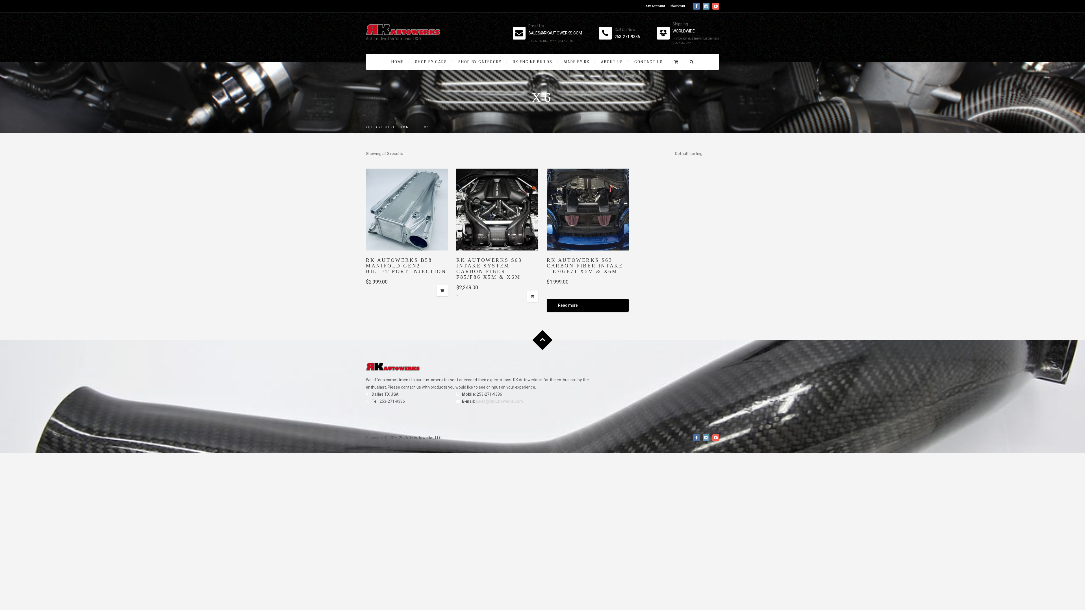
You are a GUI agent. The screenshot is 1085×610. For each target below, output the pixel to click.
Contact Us (648, 61)
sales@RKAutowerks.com (499, 401)
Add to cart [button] (442, 290)
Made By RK (577, 61)
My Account (655, 6)
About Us (612, 61)
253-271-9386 (627, 36)
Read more (568, 305)
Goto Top (543, 340)
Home (397, 61)
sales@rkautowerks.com (555, 33)
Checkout (677, 6)
